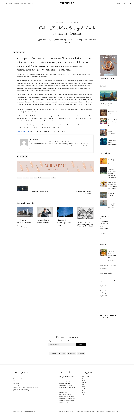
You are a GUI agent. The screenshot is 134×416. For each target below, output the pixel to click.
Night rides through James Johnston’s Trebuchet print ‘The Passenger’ (112, 173)
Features (84, 382)
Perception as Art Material (65, 379)
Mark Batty (103, 218)
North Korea (41, 177)
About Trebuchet (85, 376)
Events (83, 380)
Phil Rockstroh (59, 22)
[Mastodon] (17, 52)
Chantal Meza (103, 231)
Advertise (61, 411)
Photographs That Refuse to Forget (67, 398)
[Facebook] (14, 52)
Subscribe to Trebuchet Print (76, 411)
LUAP (101, 226)
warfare (53, 177)
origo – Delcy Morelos (106, 273)
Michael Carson (104, 221)
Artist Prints (23, 3)
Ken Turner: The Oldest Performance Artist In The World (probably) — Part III (85, 224)
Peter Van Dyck (103, 236)
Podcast (83, 388)
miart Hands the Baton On (65, 394)
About (118, 3)
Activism (19, 177)
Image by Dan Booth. (23, 131)
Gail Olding (102, 233)
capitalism (26, 177)
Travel (83, 394)
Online (10, 3)
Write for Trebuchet (116, 411)
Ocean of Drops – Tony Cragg (108, 265)
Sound (83, 392)
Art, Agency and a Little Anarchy (66, 396)
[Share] (23, 52)
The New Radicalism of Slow (111, 133)
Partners (83, 386)
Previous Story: (40, 190)
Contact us (66, 411)
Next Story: (83, 191)
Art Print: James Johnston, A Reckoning (112, 162)
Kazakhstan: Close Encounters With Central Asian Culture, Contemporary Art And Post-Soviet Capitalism (24, 224)
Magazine (16, 3)
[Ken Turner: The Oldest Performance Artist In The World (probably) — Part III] (85, 213)
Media (93, 411)
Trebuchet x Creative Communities (103, 411)
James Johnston (104, 223)
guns (31, 177)
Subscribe (30, 3)
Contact (124, 3)
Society (76, 22)
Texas (48, 177)
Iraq (35, 177)
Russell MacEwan (104, 228)
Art (6, 3)
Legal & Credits (87, 411)
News (83, 384)
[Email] (20, 52)
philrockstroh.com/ (34, 148)
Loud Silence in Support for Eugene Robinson (112, 142)
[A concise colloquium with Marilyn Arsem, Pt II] (45, 212)
